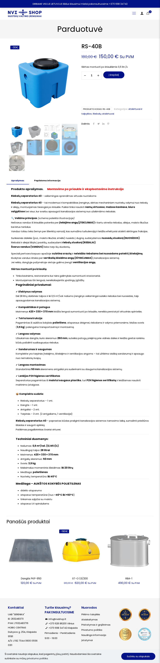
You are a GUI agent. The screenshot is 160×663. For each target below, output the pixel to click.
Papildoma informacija (47, 180)
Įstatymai (87, 640)
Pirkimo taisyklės (90, 614)
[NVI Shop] (25, 13)
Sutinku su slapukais (138, 656)
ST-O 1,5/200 (80, 578)
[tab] (18, 180)
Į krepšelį (114, 74)
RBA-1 (128, 578)
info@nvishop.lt (57, 619)
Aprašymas (17, 180)
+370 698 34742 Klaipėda (63, 627)
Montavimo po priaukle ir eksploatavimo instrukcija (85, 189)
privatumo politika (37, 658)
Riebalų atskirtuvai (103, 113)
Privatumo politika (91, 630)
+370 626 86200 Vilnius (61, 623)
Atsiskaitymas (89, 619)
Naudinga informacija (93, 635)
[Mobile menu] (134, 13)
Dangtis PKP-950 (31, 578)
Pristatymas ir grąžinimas (95, 624)
